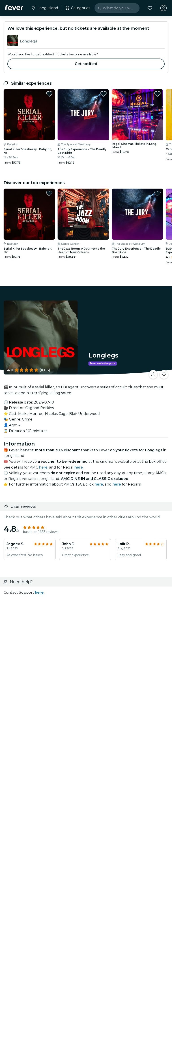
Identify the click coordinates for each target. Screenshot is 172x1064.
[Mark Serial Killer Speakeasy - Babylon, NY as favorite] (49, 94)
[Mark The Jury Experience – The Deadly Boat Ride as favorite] (103, 94)
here (43, 467)
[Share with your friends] (153, 374)
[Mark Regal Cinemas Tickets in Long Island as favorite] (157, 94)
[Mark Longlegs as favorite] (163, 374)
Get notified (86, 64)
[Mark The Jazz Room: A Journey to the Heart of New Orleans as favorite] (103, 193)
